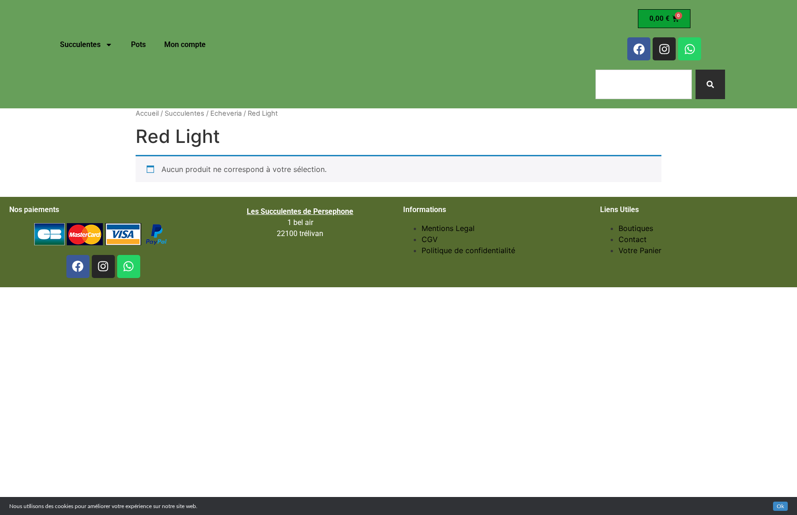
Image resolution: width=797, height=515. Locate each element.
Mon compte (185, 44)
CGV (430, 239)
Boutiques (636, 228)
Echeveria (226, 113)
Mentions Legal (448, 228)
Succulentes (80, 44)
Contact (633, 239)
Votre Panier (640, 250)
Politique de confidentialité (468, 250)
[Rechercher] (710, 84)
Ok (780, 506)
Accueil (147, 113)
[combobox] (643, 84)
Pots (138, 44)
